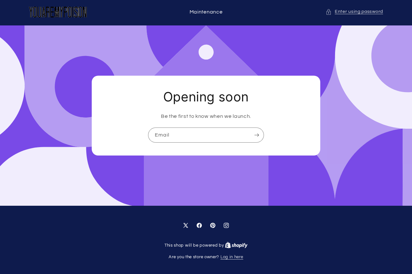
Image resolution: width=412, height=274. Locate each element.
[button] (354, 12)
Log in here (231, 257)
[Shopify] (236, 245)
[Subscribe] (256, 135)
